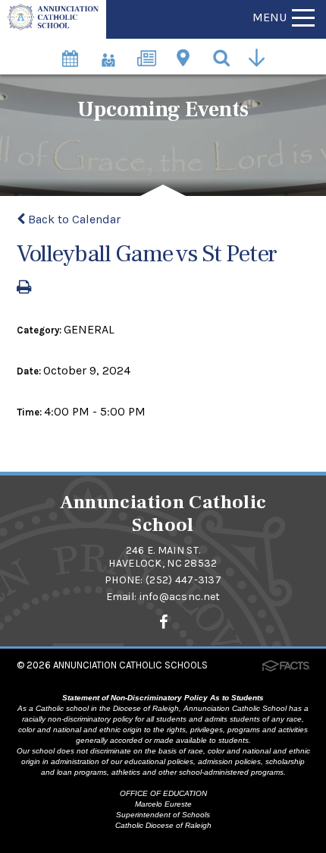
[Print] (24, 288)
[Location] (185, 50)
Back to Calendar (73, 219)
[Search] (222, 56)
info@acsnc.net (180, 596)
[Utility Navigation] (260, 56)
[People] (109, 50)
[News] (147, 50)
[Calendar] (71, 50)
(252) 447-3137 (183, 579)
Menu (269, 17)
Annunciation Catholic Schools (130, 665)
